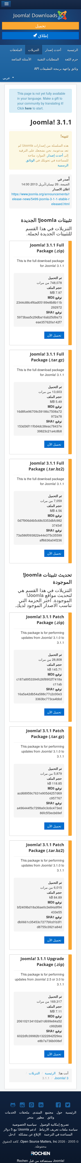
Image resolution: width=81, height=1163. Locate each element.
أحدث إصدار (53, 49)
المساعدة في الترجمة (58, 1134)
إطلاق (42, 35)
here (28, 108)
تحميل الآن (54, 335)
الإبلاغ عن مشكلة (29, 1134)
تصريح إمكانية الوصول (54, 1124)
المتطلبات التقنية (48, 59)
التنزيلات (33, 49)
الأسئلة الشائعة (21, 59)
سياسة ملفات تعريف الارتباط (58, 1129)
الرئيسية (72, 49)
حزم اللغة (71, 59)
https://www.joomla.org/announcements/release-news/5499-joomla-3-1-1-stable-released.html (40, 199)
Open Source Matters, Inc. (38, 1141)
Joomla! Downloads (35, 15)
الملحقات (16, 49)
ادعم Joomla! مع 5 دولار (20, 1129)
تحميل (40, 25)
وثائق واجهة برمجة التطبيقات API (56, 68)
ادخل (12, 1134)
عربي (6, 77)
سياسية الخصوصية (24, 1124)
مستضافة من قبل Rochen (40, 1160)
